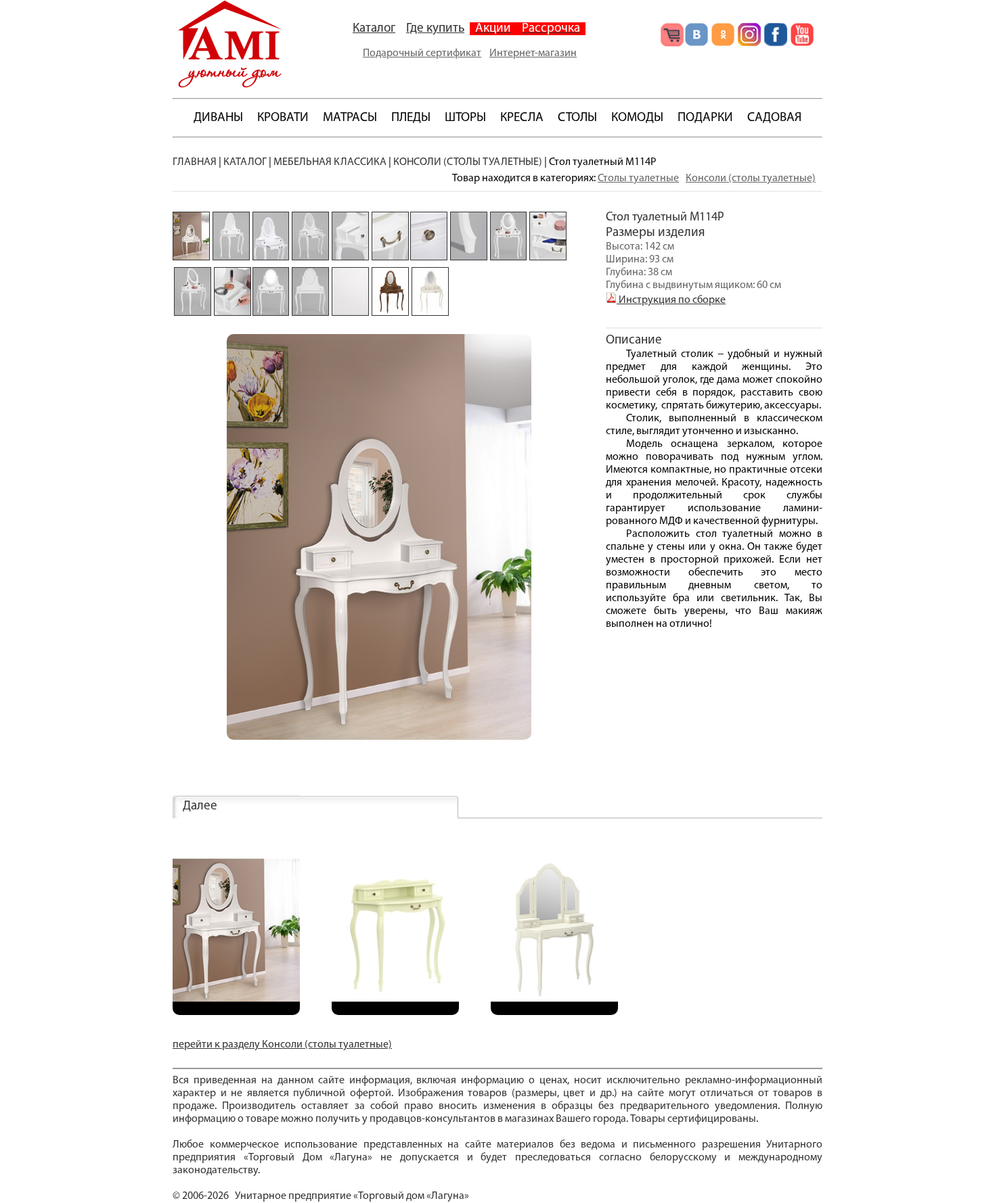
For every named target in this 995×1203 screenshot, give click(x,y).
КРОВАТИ (283, 118)
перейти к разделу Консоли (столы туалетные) (282, 1044)
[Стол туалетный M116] (554, 1012)
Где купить (435, 28)
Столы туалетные (638, 178)
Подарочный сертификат (422, 53)
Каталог (374, 28)
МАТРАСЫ (350, 118)
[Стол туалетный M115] (395, 1012)
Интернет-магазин (533, 53)
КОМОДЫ (637, 118)
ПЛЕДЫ (410, 118)
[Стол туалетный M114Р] (236, 1012)
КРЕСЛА (522, 118)
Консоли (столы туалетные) (751, 178)
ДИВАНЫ (218, 118)
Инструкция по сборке (671, 300)
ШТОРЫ (465, 118)
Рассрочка (551, 28)
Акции (493, 28)
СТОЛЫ (577, 118)
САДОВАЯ (774, 118)
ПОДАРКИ (705, 118)
